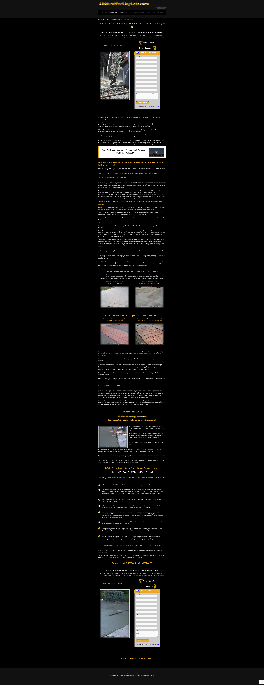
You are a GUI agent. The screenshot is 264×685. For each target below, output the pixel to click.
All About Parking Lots (107, 123)
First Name (138, 60)
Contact (161, 12)
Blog (158, 12)
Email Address (139, 68)
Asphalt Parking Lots (113, 12)
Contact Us (141, 673)
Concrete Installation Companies (109, 131)
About (106, 12)
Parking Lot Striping (151, 12)
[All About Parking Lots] (132, 6)
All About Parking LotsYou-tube (165, 4)
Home (102, 12)
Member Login (141, 677)
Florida (117, 19)
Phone (137, 72)
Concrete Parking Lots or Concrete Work (125, 226)
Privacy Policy (127, 677)
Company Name (139, 56)
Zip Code (138, 87)
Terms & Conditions (155, 106)
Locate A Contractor (132, 673)
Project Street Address (140, 76)
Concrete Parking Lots (123, 12)
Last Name (138, 64)
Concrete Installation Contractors (108, 19)
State (137, 84)
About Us (125, 673)
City (137, 80)
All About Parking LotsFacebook (162, 4)
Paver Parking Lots (133, 12)
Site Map (122, 677)
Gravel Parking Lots (142, 12)
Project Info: (138, 91)
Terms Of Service (134, 677)
